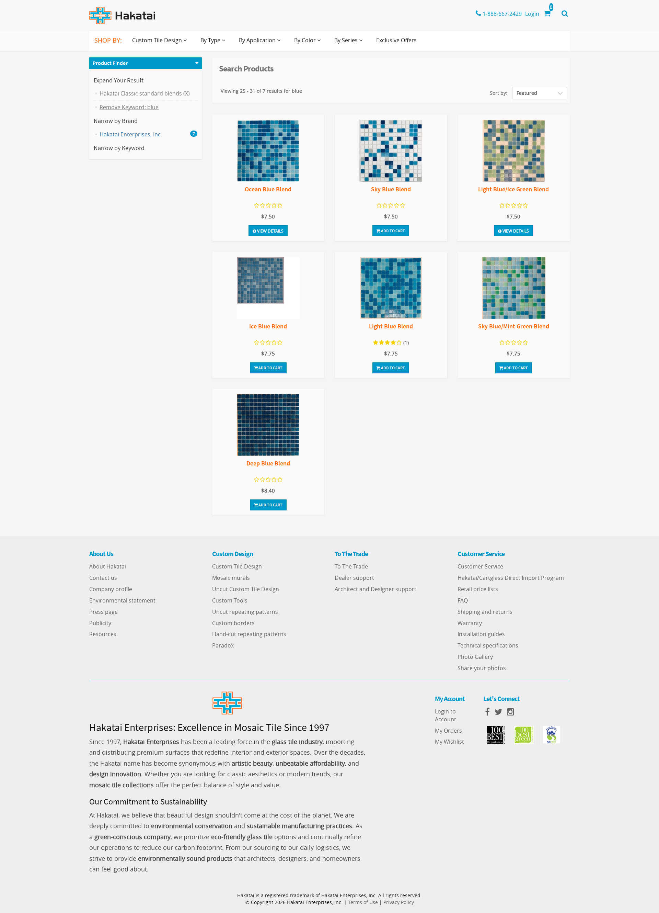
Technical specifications (488, 645)
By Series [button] (346, 40)
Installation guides (481, 634)
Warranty (470, 623)
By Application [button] (258, 40)
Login (532, 14)
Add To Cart (392, 230)
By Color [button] (305, 40)
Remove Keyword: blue (129, 107)
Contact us (103, 578)
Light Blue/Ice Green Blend (513, 189)
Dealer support (354, 578)
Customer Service (480, 566)
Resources (102, 634)
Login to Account (445, 715)
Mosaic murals (231, 578)
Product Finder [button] (110, 62)
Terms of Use (363, 902)
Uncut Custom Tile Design (245, 589)
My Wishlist (449, 741)
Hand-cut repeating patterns (249, 634)
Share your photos (482, 668)
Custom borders (233, 623)
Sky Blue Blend (391, 189)
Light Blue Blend (391, 326)
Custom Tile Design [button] (157, 40)
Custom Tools (229, 600)
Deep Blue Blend (268, 463)
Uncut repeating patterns (245, 612)
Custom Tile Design (237, 566)
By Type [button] (211, 40)
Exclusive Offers (396, 40)
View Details (270, 231)
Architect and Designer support (375, 589)
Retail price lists (478, 589)
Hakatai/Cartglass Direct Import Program (511, 578)
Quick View (268, 151)
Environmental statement (122, 600)
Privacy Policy (398, 902)
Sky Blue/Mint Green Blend (513, 326)
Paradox (223, 645)
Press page (103, 612)
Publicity (100, 623)
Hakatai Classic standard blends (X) (145, 93)
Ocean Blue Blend (268, 189)
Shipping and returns (485, 612)
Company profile (110, 589)
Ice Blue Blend (268, 326)
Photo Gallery (475, 657)
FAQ (463, 600)
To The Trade (351, 566)
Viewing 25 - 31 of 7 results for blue (261, 91)
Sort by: (498, 93)
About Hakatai (107, 566)
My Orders (448, 730)
